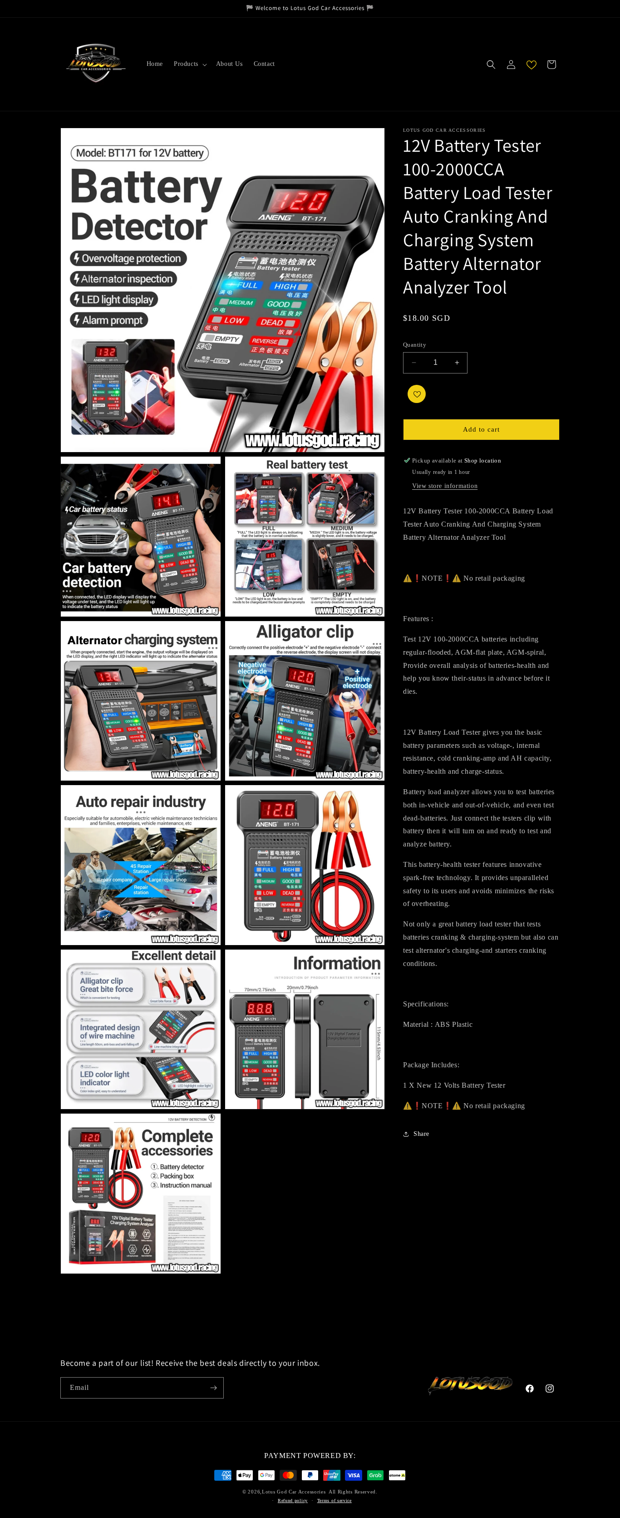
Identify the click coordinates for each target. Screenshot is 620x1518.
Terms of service (334, 1500)
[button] (189, 64)
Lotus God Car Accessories (294, 1491)
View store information (444, 486)
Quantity (414, 344)
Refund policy (293, 1500)
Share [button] (421, 1133)
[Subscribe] (213, 1388)
